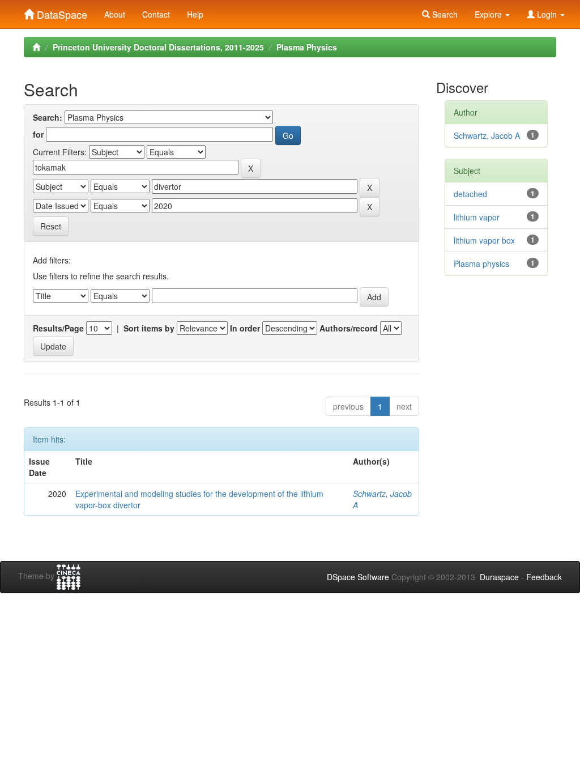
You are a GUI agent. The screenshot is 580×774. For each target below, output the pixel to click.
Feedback (544, 576)
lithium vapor (477, 217)
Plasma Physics (306, 47)
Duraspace (499, 576)
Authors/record (348, 328)
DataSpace (60, 12)
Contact (156, 14)
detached (470, 193)
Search (444, 14)
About (114, 14)
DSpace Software (358, 576)
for (38, 134)
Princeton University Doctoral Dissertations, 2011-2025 (158, 47)
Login (547, 14)
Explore (489, 14)
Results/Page (58, 328)
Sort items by (148, 328)
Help (195, 14)
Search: (47, 117)
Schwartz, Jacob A (487, 135)
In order (245, 328)
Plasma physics (481, 263)
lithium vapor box (484, 240)
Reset (50, 226)
